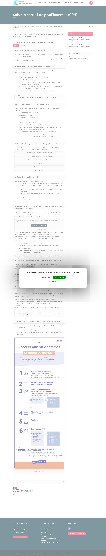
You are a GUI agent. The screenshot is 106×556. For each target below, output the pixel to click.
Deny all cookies (53, 281)
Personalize (46, 277)
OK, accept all (59, 277)
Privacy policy (53, 284)
